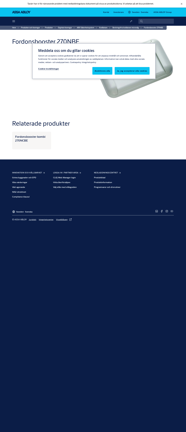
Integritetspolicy (89, 62)
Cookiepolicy (75, 62)
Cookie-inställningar (48, 68)
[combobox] (156, 21)
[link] (106, 12)
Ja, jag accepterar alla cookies (132, 70)
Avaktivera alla (102, 70)
